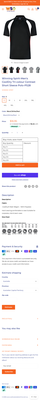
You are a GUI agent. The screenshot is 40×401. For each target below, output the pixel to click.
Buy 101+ (6, 157)
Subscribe (9, 372)
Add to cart (20, 165)
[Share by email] (36, 186)
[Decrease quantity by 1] (12, 133)
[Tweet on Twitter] (33, 186)
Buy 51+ (5, 153)
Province (5, 286)
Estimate (8, 307)
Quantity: (5, 133)
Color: (11, 111)
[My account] (32, 9)
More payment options (20, 179)
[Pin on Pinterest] (29, 186)
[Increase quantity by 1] (22, 133)
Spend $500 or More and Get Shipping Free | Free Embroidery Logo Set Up (20, 3)
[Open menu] (3, 9)
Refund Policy (7, 319)
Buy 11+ (5, 147)
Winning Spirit (7, 90)
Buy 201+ (6, 160)
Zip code (5, 295)
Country (5, 277)
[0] (36, 9)
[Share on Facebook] (25, 186)
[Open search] (29, 9)
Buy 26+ (6, 150)
